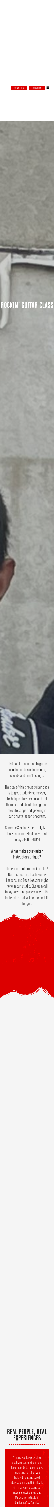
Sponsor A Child (19, 88)
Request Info (37, 88)
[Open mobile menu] (48, 87)
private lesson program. (30, 816)
